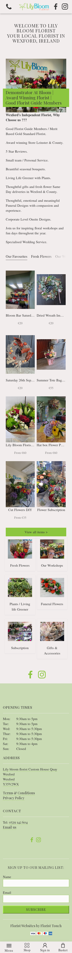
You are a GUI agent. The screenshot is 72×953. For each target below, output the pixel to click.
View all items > (36, 532)
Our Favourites (16, 256)
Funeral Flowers (52, 604)
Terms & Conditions (19, 793)
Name (7, 876)
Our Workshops (52, 565)
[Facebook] (56, 6)
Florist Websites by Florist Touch (36, 925)
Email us (9, 827)
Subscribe (36, 909)
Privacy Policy (13, 798)
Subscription (20, 647)
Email (7, 892)
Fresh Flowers (41, 256)
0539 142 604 (18, 822)
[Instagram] (65, 6)
